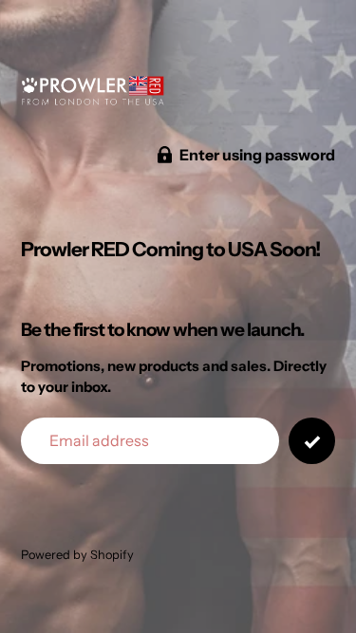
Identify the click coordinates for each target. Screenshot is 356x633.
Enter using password (257, 154)
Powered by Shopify (77, 555)
